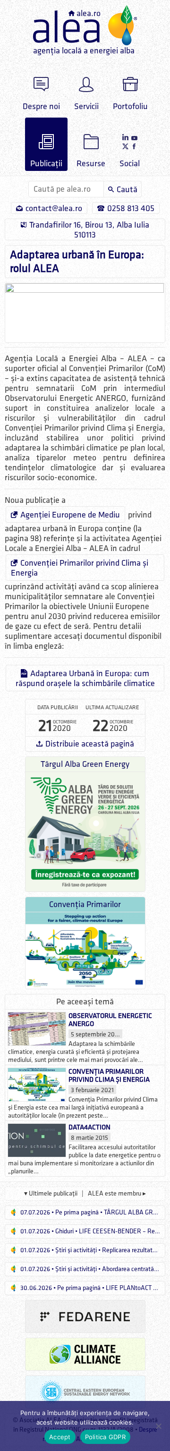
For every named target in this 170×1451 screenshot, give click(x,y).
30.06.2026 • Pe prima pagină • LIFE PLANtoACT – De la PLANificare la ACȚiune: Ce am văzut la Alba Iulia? (92, 1288)
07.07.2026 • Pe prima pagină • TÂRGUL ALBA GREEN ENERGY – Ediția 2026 (92, 1212)
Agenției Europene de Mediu (70, 515)
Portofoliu (130, 106)
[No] (158, 1426)
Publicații (46, 164)
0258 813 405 (130, 208)
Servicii (86, 106)
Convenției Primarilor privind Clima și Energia (79, 568)
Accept (60, 1437)
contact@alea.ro (54, 208)
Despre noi (41, 106)
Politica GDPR (105, 1437)
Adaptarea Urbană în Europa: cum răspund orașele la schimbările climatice (85, 678)
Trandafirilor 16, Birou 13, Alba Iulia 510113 (89, 230)
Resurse (90, 164)
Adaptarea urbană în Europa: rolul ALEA (77, 261)
